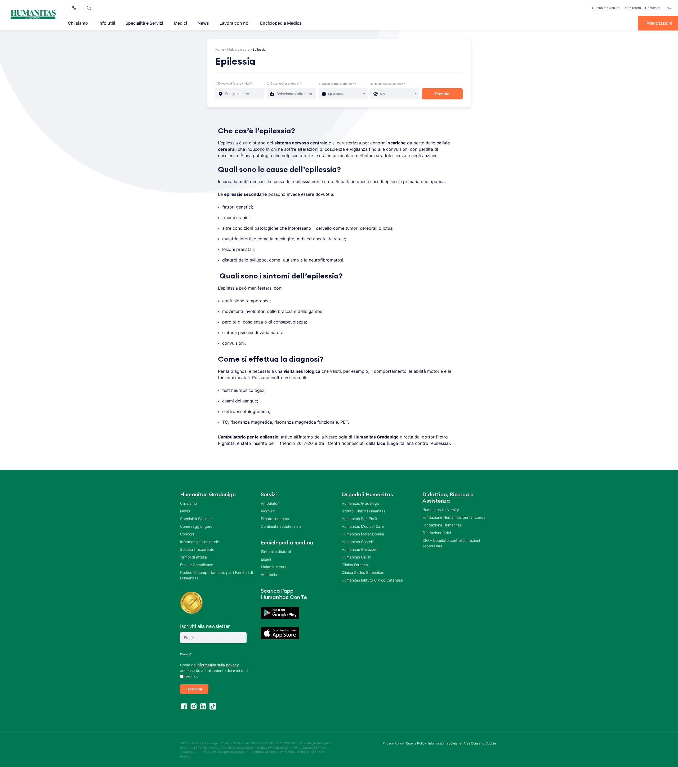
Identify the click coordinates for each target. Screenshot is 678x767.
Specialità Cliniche (196, 518)
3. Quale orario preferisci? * (337, 84)
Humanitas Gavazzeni (360, 549)
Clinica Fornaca (355, 564)
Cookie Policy (416, 743)
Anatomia (269, 574)
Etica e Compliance (196, 564)
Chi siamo (78, 23)
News (203, 23)
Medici (180, 23)
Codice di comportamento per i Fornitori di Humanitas (216, 575)
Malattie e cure (238, 49)
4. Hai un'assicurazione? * (387, 84)
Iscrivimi (194, 689)
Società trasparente (197, 549)
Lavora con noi (234, 23)
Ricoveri (268, 511)
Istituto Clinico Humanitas (363, 511)
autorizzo (192, 676)
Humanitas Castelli (357, 541)
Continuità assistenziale (281, 526)
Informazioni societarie (199, 541)
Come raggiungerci (196, 526)
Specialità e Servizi (144, 23)
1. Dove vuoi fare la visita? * (234, 83)
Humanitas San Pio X (359, 518)
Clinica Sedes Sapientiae (363, 572)
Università (652, 8)
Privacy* (186, 654)
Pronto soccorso (275, 518)
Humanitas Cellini (356, 557)
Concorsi (187, 534)
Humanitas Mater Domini (363, 534)
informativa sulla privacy (218, 665)
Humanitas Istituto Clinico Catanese (372, 580)
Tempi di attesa (193, 557)
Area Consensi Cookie (479, 743)
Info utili (107, 23)
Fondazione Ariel (436, 532)
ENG (667, 8)
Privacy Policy (393, 743)
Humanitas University (440, 509)
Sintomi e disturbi (276, 551)
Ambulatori (270, 503)
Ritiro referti (632, 8)
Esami (266, 559)
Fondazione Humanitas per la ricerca (453, 517)
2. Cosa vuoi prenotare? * (284, 83)
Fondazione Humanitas (442, 525)
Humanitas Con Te (605, 8)
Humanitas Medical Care (363, 526)
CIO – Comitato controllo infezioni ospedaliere (451, 543)
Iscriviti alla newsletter (205, 626)
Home (219, 49)
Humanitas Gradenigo (360, 503)
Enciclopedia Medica (281, 23)
